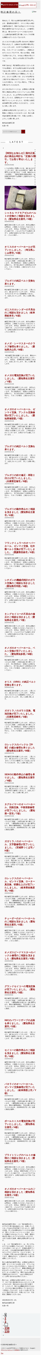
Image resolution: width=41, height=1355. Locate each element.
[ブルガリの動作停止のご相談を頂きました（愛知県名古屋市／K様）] (20, 506)
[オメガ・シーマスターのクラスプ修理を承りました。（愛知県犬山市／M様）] (20, 340)
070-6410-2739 (11, 5)
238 (7, 1328)
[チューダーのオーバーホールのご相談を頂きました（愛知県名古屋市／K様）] (20, 915)
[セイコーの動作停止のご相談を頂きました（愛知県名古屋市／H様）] (20, 1047)
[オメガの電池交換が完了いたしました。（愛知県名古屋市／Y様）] (20, 372)
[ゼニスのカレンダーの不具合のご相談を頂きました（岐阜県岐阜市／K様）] (20, 306)
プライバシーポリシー (7, 1350)
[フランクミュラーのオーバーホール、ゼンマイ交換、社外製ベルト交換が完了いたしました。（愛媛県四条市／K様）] (20, 539)
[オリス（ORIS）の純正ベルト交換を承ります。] (20, 678)
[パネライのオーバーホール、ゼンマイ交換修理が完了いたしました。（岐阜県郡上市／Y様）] (20, 1081)
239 (7, 1331)
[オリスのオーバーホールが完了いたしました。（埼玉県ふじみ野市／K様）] (20, 243)
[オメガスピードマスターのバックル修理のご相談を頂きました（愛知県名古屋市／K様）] (20, 949)
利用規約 (16, 1350)
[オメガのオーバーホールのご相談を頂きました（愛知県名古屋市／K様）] (20, 1185)
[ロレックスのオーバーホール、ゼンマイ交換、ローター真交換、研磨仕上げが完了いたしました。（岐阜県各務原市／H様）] (20, 875)
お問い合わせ (30, 5)
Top (2, 1353)
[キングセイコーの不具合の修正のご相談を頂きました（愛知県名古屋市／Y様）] (20, 610)
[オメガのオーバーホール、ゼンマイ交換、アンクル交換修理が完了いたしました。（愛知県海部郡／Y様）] (20, 406)
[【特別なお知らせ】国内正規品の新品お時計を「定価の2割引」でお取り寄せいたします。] (20, 150)
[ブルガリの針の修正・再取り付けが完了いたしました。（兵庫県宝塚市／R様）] (20, 472)
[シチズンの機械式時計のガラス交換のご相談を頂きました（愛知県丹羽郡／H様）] (20, 576)
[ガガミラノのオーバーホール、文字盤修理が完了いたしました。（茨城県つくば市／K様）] (20, 838)
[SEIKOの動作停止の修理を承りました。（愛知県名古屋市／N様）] (20, 771)
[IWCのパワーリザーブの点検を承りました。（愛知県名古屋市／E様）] (20, 1017)
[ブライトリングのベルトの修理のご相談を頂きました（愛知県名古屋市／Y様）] (20, 1151)
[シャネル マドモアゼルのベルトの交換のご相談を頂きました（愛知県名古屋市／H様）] (20, 198)
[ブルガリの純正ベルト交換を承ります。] (20, 277)
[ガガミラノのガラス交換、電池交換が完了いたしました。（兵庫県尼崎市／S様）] (20, 707)
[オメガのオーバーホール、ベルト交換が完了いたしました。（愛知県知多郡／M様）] (20, 644)
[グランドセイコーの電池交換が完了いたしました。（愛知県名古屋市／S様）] (20, 983)
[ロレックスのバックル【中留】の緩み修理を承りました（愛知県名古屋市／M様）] (20, 741)
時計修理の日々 (11, 12)
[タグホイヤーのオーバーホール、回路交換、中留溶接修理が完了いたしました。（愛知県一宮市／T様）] (20, 801)
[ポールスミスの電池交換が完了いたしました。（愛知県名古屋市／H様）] (20, 1118)
